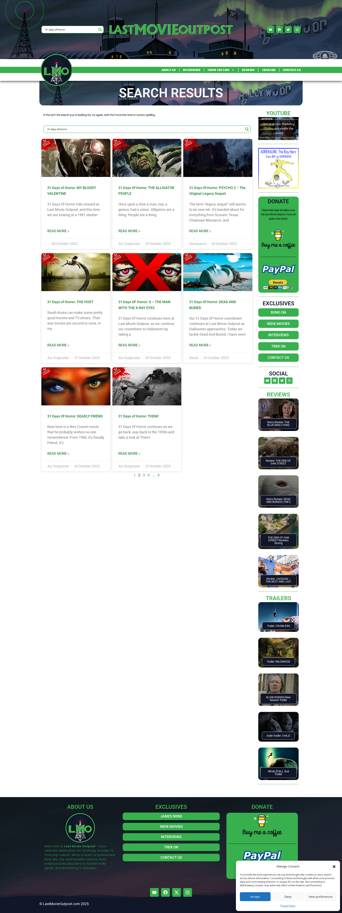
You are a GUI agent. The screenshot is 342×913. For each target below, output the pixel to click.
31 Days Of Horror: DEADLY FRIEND (75, 416)
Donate (278, 201)
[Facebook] (279, 29)
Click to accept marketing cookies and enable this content (278, 128)
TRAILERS (269, 70)
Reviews (278, 394)
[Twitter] (288, 29)
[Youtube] (270, 29)
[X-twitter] (176, 892)
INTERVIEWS (191, 70)
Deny (288, 897)
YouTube (278, 113)
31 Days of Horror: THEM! (138, 416)
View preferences (321, 897)
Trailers (278, 598)
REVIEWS (248, 70)
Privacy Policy (287, 905)
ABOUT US (168, 70)
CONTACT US (292, 70)
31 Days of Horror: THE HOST (70, 302)
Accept (255, 897)
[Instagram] (297, 29)
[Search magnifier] (100, 29)
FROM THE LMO (218, 70)
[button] (334, 866)
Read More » (58, 231)
